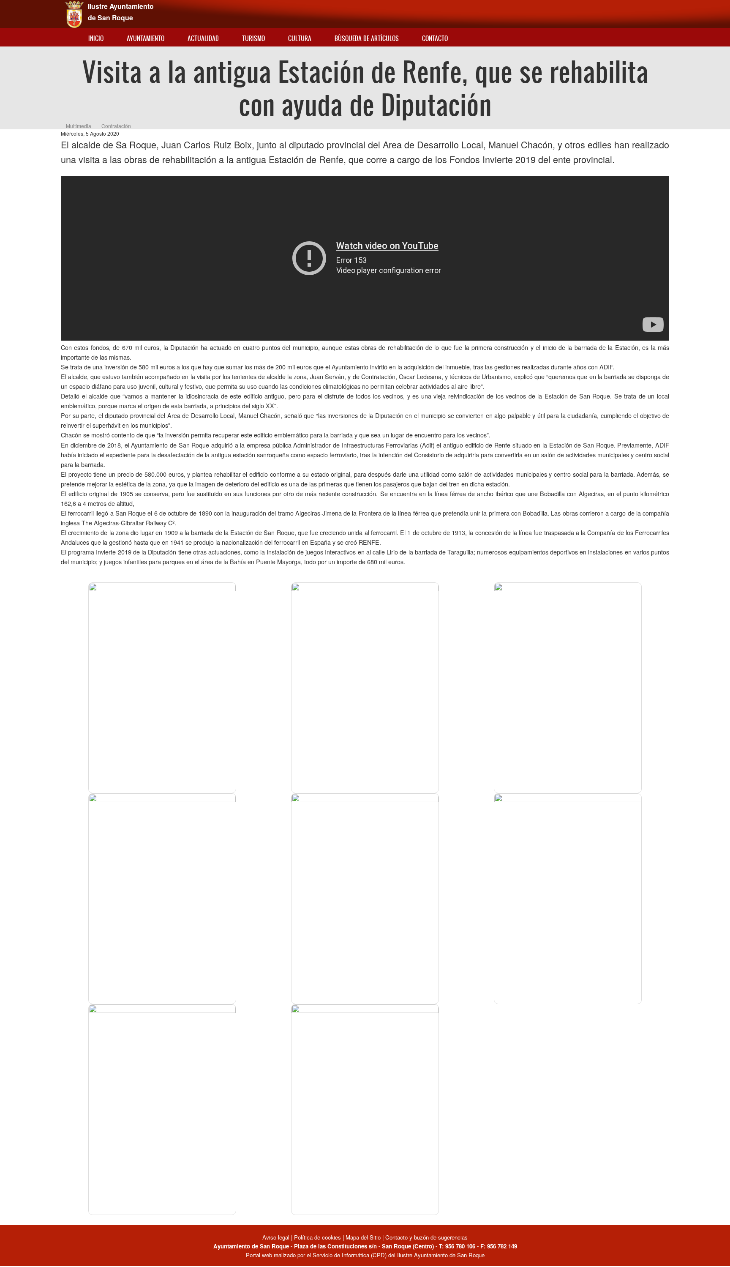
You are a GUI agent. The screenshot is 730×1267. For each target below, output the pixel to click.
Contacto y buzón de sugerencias (426, 1237)
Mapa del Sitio (363, 1237)
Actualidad (203, 38)
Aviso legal (276, 1237)
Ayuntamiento (145, 38)
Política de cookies (317, 1237)
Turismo (253, 38)
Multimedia (78, 125)
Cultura (299, 38)
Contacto (435, 38)
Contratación (116, 125)
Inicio (96, 38)
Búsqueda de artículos (367, 38)
